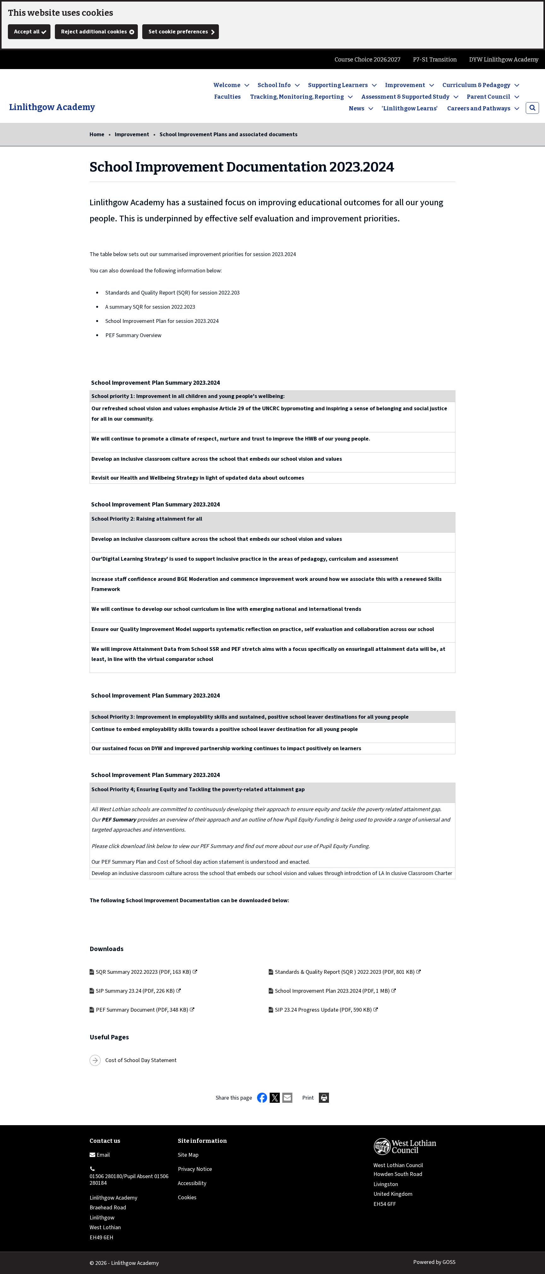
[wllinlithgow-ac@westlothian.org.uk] (100, 1155)
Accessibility (192, 1183)
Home (97, 134)
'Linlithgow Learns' (410, 108)
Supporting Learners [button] (338, 85)
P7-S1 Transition (435, 59)
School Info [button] (274, 85)
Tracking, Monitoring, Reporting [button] (297, 96)
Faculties (227, 96)
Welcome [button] (226, 85)
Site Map (188, 1155)
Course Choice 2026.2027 (368, 59)
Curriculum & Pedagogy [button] (476, 85)
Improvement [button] (405, 85)
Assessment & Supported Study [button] (405, 96)
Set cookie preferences (178, 32)
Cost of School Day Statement (141, 1060)
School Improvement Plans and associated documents (228, 134)
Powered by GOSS (434, 1262)
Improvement (132, 134)
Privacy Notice (195, 1169)
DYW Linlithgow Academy (504, 59)
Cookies (187, 1197)
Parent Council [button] (488, 96)
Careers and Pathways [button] (478, 108)
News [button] (356, 108)
